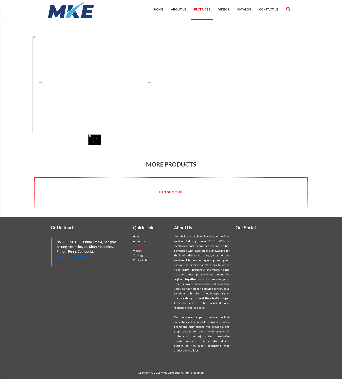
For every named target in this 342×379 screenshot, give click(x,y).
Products (202, 9)
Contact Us (268, 9)
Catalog (244, 9)
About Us (178, 9)
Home (158, 9)
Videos (223, 9)
